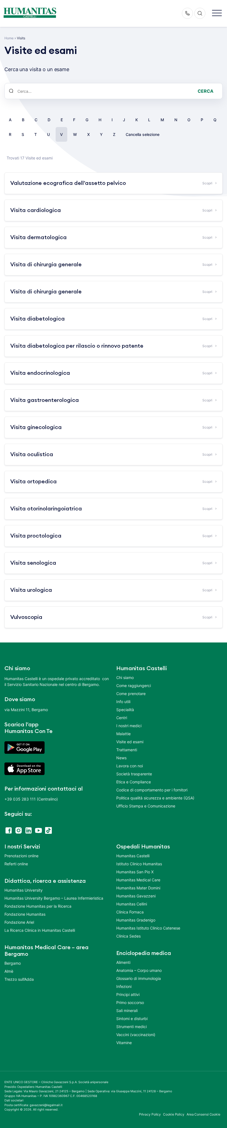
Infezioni (123, 986)
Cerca (205, 91)
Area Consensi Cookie (203, 1114)
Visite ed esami (129, 741)
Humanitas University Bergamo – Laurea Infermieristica (53, 898)
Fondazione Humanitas (24, 914)
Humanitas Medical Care (138, 879)
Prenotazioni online (21, 855)
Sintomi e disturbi (132, 1018)
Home (9, 38)
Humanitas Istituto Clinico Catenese (148, 928)
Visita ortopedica (33, 481)
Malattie (123, 733)
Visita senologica (33, 563)
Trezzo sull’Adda (19, 979)
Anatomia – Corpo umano (139, 970)
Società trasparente (134, 773)
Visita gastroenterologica (44, 400)
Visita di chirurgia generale (46, 264)
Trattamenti (126, 749)
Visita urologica (31, 590)
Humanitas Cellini (131, 904)
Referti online (16, 863)
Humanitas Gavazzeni (136, 896)
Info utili (123, 701)
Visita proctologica (35, 536)
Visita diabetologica (37, 319)
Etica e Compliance (133, 781)
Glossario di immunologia (138, 978)
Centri (121, 717)
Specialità (125, 709)
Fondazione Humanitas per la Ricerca (37, 906)
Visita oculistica (31, 454)
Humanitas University (23, 890)
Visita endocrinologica (40, 373)
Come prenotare (131, 693)
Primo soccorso (130, 1002)
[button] (217, 13)
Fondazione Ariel (19, 922)
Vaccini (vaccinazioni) (135, 1034)
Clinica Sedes (128, 936)
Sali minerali (127, 1010)
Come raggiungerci (133, 685)
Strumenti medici (131, 1026)
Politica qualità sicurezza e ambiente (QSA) (155, 798)
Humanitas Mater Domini (138, 888)
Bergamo (12, 963)
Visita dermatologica (38, 237)
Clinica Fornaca (130, 912)
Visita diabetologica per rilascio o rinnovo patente (76, 346)
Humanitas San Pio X (135, 871)
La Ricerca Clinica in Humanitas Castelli (39, 930)
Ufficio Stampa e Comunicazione (145, 806)
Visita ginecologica (36, 427)
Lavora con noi (129, 765)
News (121, 757)
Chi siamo (125, 677)
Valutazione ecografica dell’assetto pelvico (68, 183)
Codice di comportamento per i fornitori (151, 790)
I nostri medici (128, 725)
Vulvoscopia (26, 617)
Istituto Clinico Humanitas (139, 863)
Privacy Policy (150, 1114)
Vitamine (124, 1042)
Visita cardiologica (35, 210)
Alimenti (123, 962)
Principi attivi (128, 994)
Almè (8, 971)
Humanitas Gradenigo (135, 920)
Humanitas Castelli (132, 855)
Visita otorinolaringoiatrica (46, 509)
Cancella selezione (142, 134)
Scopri (207, 183)
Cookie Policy (173, 1114)
